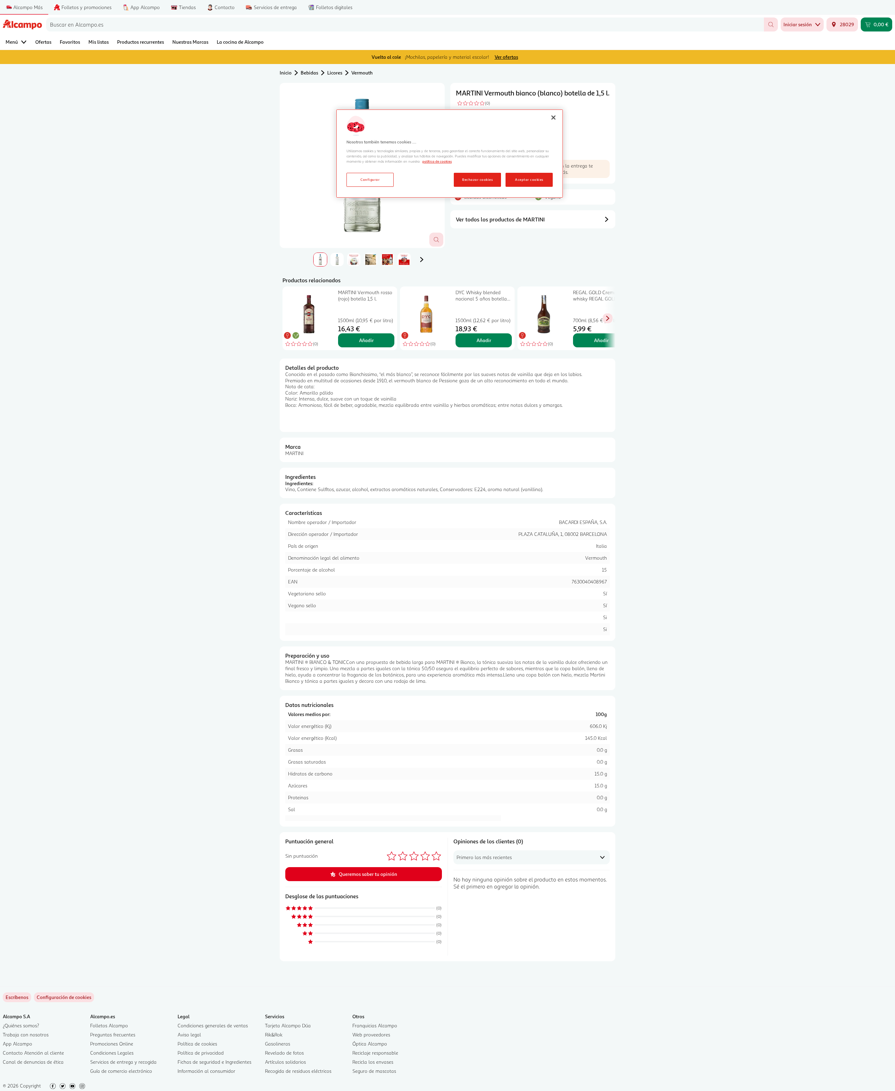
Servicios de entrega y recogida (123, 1062)
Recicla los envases (372, 1062)
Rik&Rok (273, 1034)
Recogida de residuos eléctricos (298, 1071)
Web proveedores (371, 1034)
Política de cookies (197, 1044)
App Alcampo (17, 1044)
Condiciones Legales (112, 1053)
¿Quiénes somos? (21, 1025)
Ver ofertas (506, 57)
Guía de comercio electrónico (121, 1071)
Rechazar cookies (477, 179)
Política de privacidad (201, 1053)
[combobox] (405, 24)
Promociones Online (111, 1044)
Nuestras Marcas (190, 42)
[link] (64, 997)
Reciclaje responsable (375, 1053)
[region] (449, 153)
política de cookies (437, 161)
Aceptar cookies (529, 179)
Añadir (366, 340)
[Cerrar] (553, 117)
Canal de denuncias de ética (33, 1062)
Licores (334, 73)
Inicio (286, 73)
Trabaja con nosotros (26, 1034)
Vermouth (362, 73)
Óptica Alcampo (369, 1044)
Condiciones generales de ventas (213, 1025)
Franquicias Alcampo (374, 1025)
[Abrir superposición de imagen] (436, 240)
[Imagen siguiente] (422, 259)
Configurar (370, 179)
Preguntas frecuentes (112, 1034)
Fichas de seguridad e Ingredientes (214, 1062)
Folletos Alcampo (109, 1025)
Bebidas (309, 73)
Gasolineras (277, 1044)
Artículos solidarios (285, 1062)
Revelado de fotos (284, 1053)
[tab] (320, 260)
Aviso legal (189, 1034)
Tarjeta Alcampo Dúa (288, 1025)
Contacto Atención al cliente (33, 1053)
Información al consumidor (206, 1071)
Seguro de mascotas (374, 1071)
